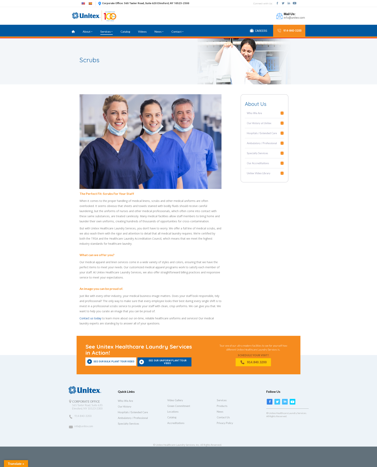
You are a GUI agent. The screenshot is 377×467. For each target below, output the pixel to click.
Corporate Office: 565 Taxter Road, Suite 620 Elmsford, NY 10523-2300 (145, 3)
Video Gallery (175, 400)
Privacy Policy (225, 423)
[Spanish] (90, 3)
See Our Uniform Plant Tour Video (168, 362)
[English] (83, 3)
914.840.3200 (257, 362)
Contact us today (90, 318)
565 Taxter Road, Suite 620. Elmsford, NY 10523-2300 (87, 407)
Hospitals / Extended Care (262, 133)
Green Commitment (178, 405)
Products (222, 405)
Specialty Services (257, 153)
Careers (261, 30)
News (220, 411)
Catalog (171, 417)
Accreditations (175, 423)
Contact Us (223, 417)
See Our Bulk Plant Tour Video (114, 361)
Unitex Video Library (258, 173)
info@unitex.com (294, 17)
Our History (124, 406)
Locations (172, 411)
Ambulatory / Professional (262, 143)
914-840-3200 (292, 30)
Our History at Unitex (259, 123)
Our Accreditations (258, 163)
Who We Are (254, 113)
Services (222, 400)
